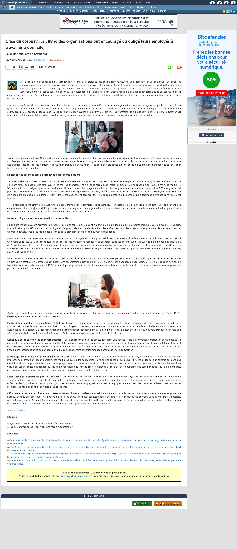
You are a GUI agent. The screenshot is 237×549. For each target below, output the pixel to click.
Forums (43, 2)
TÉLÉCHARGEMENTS (109, 11)
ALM (61, 7)
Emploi (115, 2)
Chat (87, 2)
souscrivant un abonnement (75, 476)
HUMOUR (161, 11)
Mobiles (140, 7)
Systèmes (152, 7)
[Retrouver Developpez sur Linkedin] (234, 11)
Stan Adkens (38, 60)
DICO (152, 11)
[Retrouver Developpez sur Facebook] (230, 11)
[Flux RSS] (224, 11)
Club (147, 2)
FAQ (68, 2)
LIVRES (94, 11)
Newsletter (101, 2)
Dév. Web (89, 7)
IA (55, 7)
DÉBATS (136, 11)
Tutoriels (57, 2)
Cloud (48, 7)
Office (131, 7)
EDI (98, 7)
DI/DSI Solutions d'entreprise (29, 7)
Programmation (110, 7)
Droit (137, 2)
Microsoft (70, 7)
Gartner (21, 410)
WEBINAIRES (82, 11)
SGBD (122, 7)
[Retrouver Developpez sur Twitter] (227, 11)
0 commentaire (57, 60)
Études (127, 2)
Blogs (77, 2)
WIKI (145, 11)
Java (80, 7)
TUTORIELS (62, 11)
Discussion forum (213, 135)
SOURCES (125, 11)
